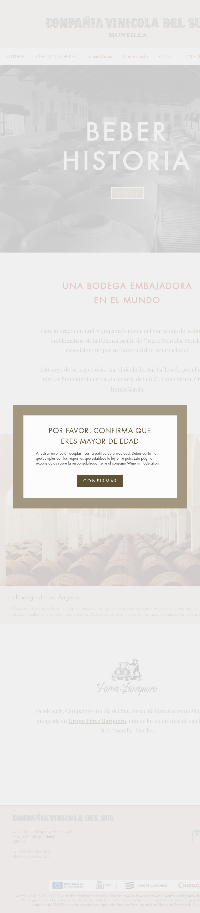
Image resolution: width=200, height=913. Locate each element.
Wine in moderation (143, 463)
